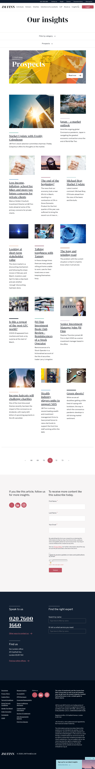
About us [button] (67, 7)
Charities (36, 7)
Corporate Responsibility (24, 700)
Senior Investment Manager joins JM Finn (71, 328)
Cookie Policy (5, 697)
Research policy (21, 690)
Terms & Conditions (7, 700)
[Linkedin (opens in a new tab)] (17, 505)
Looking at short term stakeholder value (16, 255)
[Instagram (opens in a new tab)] (24, 505)
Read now (73, 75)
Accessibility (21, 694)
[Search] (78, 7)
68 (31, 460)
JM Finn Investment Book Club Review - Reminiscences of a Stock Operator (44, 332)
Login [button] (88, 7)
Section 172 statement (23, 713)
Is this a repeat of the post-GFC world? (18, 325)
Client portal (89, 1)
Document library (78, 1)
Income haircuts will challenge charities (21, 397)
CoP (60, 7)
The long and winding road (68, 253)
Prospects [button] (46, 44)
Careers (68, 1)
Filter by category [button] (46, 36)
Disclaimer (4, 690)
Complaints (4, 715)
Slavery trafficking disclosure (22, 704)
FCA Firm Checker (22, 722)
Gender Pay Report (7, 708)
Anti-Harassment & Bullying (22, 718)
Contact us (54, 1)
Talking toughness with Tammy (44, 253)
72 (56, 460)
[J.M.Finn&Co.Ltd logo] (7, 754)
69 (38, 460)
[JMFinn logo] (8, 7)
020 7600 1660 (44, 1)
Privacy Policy (58, 547)
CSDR (3, 718)
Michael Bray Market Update (76, 182)
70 (44, 460)
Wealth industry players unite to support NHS (50, 399)
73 (62, 460)
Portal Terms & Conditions (5, 704)
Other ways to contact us (19, 633)
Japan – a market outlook (70, 123)
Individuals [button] (20, 7)
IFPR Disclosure (21, 697)
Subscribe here (63, 764)
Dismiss (88, 758)
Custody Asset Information (21, 709)
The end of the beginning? (50, 182)
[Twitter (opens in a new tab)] (11, 505)
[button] (25, 460)
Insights (74, 7)
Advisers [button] (28, 7)
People (61, 1)
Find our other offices (17, 661)
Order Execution (6, 712)
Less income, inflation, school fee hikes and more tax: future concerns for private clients (21, 190)
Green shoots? (75, 393)
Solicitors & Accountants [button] (49, 7)
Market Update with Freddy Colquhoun (26, 138)
